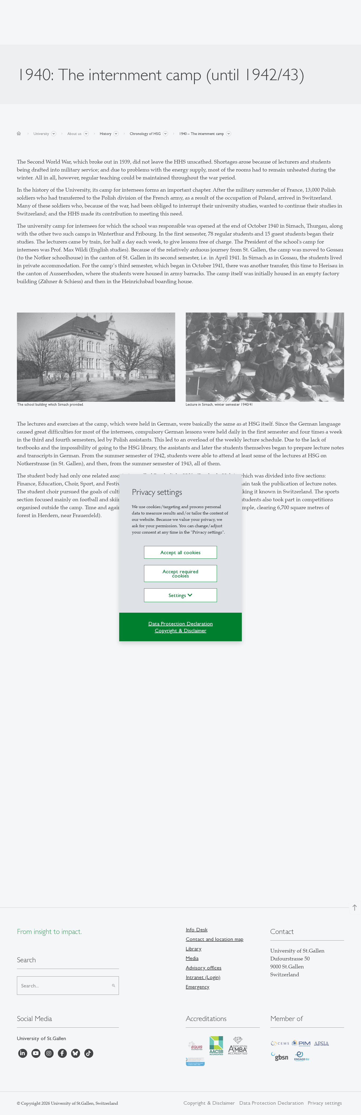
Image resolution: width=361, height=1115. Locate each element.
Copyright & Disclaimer (180, 630)
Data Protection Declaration (180, 623)
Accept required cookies (180, 573)
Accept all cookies (180, 552)
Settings (178, 595)
